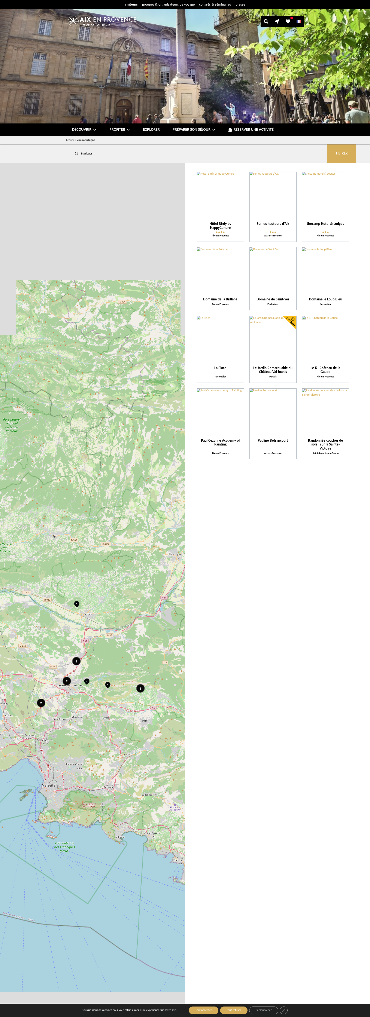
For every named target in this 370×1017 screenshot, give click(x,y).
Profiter (117, 130)
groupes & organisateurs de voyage (168, 4)
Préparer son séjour (191, 130)
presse (240, 4)
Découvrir (81, 130)
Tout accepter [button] (203, 1010)
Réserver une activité (254, 130)
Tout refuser (234, 1010)
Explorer (151, 130)
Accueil (70, 140)
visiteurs (131, 4)
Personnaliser (264, 1010)
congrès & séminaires (215, 4)
